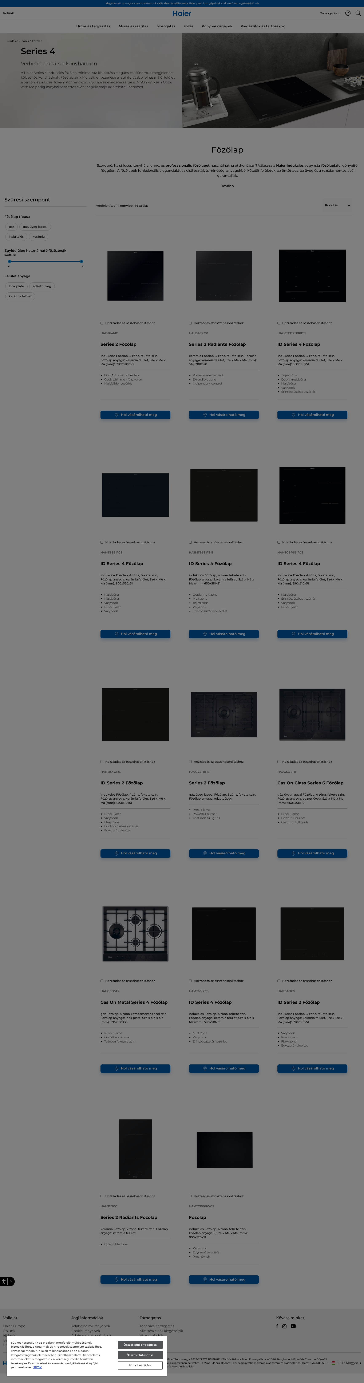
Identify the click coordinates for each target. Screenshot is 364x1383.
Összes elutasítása (140, 1355)
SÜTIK (37, 1367)
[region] (87, 1356)
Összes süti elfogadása (140, 1344)
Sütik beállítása (140, 1365)
